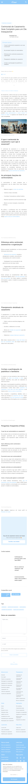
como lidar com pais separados (15, 389)
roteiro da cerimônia (18, 189)
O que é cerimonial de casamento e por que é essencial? (14, 46)
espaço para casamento (18, 609)
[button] (2, 2)
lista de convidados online (8, 341)
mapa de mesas (21, 340)
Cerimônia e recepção (6, 23)
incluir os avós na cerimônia (14, 391)
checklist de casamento (15, 330)
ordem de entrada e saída (15, 378)
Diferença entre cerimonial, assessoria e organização (13, 55)
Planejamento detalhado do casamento (13, 59)
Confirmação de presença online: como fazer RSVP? (20, 559)
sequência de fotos (18, 395)
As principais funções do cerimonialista (13, 50)
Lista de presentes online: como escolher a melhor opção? (20, 579)
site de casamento (20, 276)
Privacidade (5, 771)
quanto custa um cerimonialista (12, 216)
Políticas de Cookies (16, 770)
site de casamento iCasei (17, 397)
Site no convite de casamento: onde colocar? (19, 569)
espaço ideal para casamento (17, 335)
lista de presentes (5, 278)
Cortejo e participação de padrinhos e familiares (13, 64)
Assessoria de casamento (10, 254)
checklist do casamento (7, 609)
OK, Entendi (14, 779)
